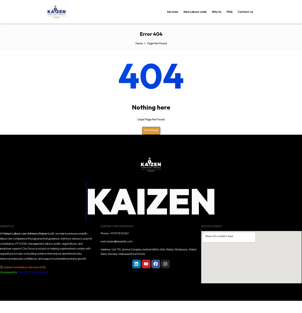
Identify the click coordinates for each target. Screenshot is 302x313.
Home (139, 43)
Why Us (216, 11)
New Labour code (195, 11)
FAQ (229, 11)
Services (172, 11)
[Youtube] (146, 264)
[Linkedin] (136, 264)
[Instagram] (165, 264)
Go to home (151, 130)
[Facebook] (155, 264)
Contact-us (245, 11)
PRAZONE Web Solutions (33, 272)
